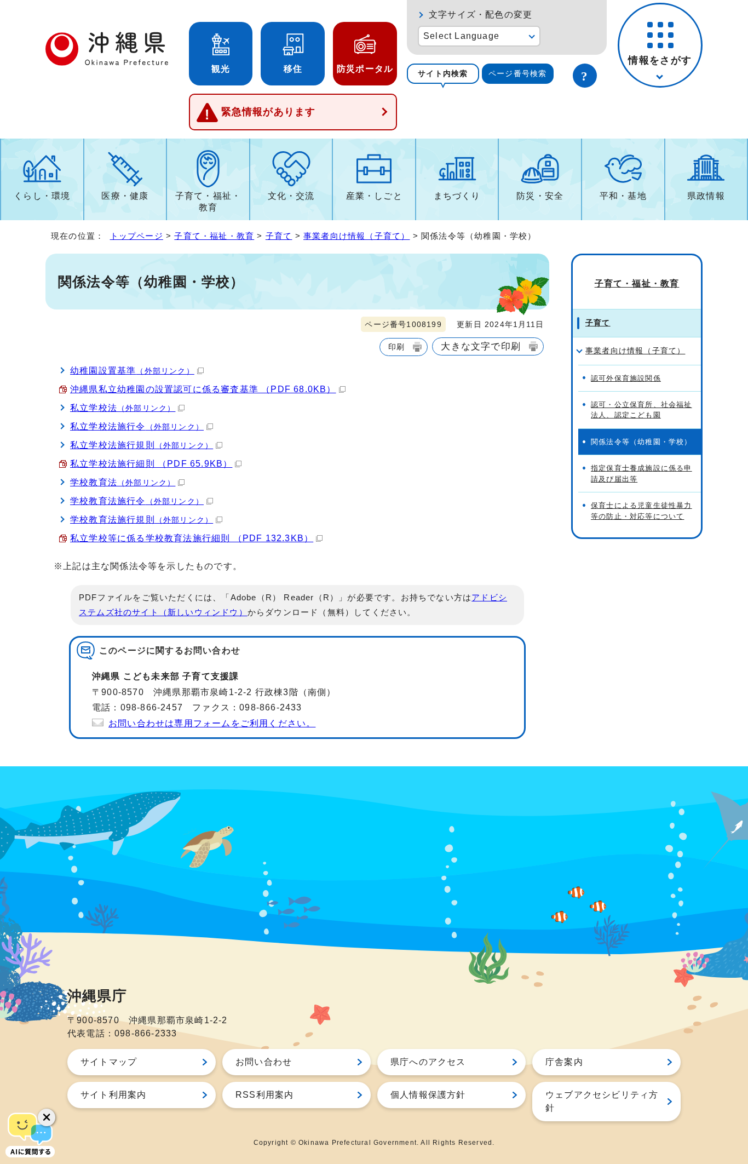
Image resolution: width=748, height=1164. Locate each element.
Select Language (461, 36)
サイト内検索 (443, 73)
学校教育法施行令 (137, 501)
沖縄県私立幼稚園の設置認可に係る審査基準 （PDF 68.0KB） (203, 389)
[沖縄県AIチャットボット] (30, 1134)
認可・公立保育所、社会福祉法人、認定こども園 (641, 409)
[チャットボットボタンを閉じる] (46, 1117)
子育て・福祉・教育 (208, 201)
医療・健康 (124, 195)
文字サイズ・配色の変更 (480, 14)
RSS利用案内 (264, 1094)
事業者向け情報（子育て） (356, 235)
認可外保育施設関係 (626, 378)
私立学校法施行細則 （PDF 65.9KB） (151, 463)
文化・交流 (291, 195)
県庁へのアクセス (428, 1061)
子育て (279, 235)
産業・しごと (374, 195)
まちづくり (457, 195)
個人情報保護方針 (428, 1094)
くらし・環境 (42, 195)
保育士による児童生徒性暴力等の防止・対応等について (641, 510)
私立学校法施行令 (137, 426)
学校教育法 (122, 482)
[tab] (443, 74)
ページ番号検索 (517, 73)
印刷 (396, 346)
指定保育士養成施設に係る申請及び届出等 (641, 473)
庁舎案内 (564, 1061)
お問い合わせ (263, 1061)
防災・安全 (539, 195)
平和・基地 (623, 195)
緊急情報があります (268, 111)
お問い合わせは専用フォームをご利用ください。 (211, 723)
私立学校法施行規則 (141, 445)
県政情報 (706, 195)
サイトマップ (108, 1061)
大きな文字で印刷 (481, 346)
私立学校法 (122, 407)
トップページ (136, 235)
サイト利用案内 (113, 1094)
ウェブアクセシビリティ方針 (601, 1101)
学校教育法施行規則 (141, 519)
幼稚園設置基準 (132, 370)
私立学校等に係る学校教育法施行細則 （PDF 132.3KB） (191, 538)
